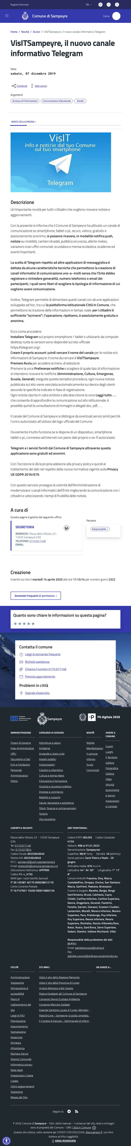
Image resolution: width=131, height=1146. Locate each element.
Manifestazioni (94, 748)
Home (14, 32)
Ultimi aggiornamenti (22, 1086)
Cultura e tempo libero (51, 775)
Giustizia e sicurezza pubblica (55, 786)
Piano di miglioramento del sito (21, 1004)
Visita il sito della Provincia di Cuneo (59, 983)
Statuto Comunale (21, 1059)
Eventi (109, 746)
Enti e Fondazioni (20, 765)
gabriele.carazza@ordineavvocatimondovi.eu (93, 956)
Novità (25, 32)
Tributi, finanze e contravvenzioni (57, 808)
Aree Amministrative (22, 748)
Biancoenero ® (94, 1132)
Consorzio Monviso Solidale (54, 1004)
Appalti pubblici (47, 759)
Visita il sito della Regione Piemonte (59, 977)
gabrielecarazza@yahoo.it (89, 948)
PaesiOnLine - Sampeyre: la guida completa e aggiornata (71, 1015)
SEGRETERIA (25, 527)
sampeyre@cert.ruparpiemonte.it (36, 862)
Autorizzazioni (47, 765)
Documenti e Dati (20, 759)
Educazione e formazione (53, 781)
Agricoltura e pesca (50, 743)
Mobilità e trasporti (49, 797)
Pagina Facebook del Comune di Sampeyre (63, 994)
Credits (14, 1081)
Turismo (43, 814)
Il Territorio (111, 757)
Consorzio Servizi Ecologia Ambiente (59, 999)
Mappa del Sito (19, 1097)
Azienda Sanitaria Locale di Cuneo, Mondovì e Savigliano (71, 1010)
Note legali (17, 1070)
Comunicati (92, 770)
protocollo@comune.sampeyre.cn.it (38, 866)
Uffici (13, 754)
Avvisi (36, 32)
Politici (14, 781)
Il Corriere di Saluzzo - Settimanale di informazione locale (71, 1021)
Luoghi (109, 752)
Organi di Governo (21, 743)
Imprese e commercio (51, 792)
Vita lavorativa (47, 819)
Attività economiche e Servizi (112, 789)
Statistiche (17, 1092)
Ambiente (44, 748)
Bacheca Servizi (19, 1054)
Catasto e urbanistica (51, 770)
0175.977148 (38, 541)
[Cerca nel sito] (116, 16)
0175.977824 (23, 850)
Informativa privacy (21, 1064)
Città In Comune (81, 1127)
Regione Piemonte (20, 4)
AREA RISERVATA (65, 1141)
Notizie (90, 743)
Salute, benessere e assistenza (56, 803)
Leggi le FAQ (18, 1015)
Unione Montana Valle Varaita (56, 988)
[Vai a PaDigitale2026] (99, 717)
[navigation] (7, 16)
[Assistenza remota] (94, 1127)
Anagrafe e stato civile (51, 754)
